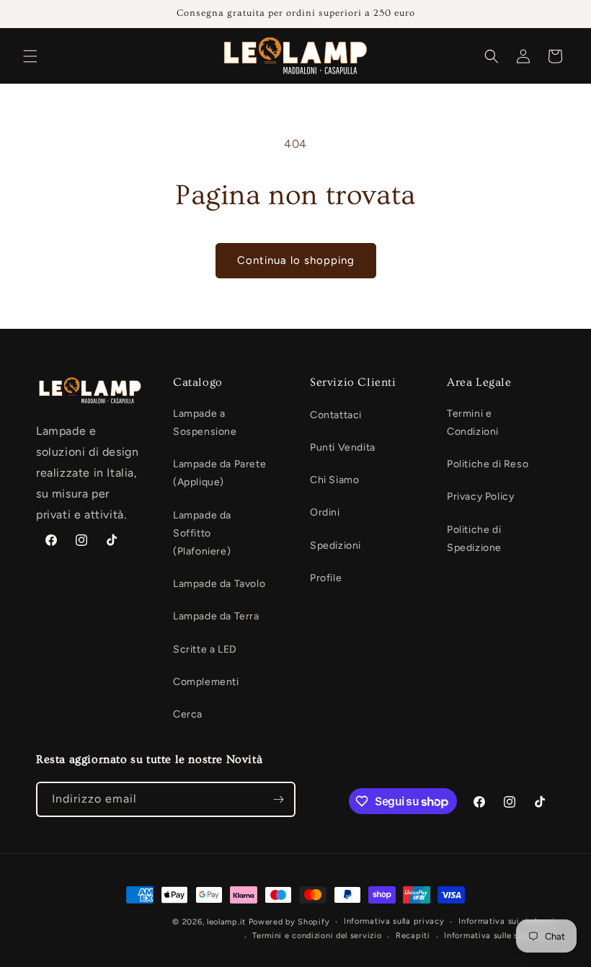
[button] (30, 56)
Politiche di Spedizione (474, 539)
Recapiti (413, 935)
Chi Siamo (334, 480)
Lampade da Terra (216, 616)
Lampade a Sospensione (205, 422)
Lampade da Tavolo (219, 584)
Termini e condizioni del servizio (316, 935)
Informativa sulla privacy (394, 921)
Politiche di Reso (487, 464)
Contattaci (336, 415)
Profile (326, 578)
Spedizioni (335, 545)
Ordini (325, 512)
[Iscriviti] (278, 799)
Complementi (206, 682)
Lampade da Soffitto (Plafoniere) (202, 533)
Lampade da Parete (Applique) (219, 473)
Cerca (188, 714)
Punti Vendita (343, 447)
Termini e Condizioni (473, 422)
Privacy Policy (480, 496)
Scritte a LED (205, 649)
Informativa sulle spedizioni (499, 935)
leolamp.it (226, 922)
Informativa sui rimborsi (506, 921)
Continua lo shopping (296, 260)
